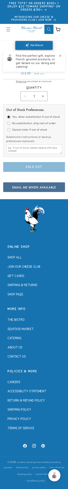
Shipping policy (24, 474)
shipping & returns (22, 285)
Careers (14, 382)
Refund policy (22, 467)
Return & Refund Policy (26, 400)
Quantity (34, 88)
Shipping (21, 81)
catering (14, 338)
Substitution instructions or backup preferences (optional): (28, 139)
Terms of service (56, 467)
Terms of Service (21, 428)
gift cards (16, 276)
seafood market (21, 329)
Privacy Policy (19, 419)
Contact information (45, 474)
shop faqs (15, 294)
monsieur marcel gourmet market (33, 462)
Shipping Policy (19, 409)
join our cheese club (24, 266)
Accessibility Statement (27, 391)
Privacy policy (39, 467)
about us (15, 347)
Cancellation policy (36, 480)
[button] (8, 29)
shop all (15, 257)
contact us (17, 356)
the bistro (16, 319)
